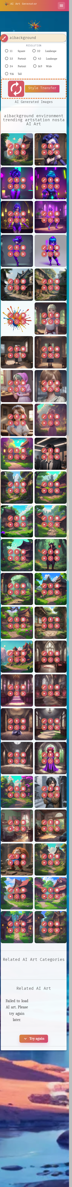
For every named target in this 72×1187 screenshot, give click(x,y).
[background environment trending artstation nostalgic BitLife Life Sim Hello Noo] (17, 454)
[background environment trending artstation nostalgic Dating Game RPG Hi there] (51, 623)
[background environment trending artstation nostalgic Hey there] (17, 657)
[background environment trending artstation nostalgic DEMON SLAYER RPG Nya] (17, 555)
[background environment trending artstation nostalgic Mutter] (51, 859)
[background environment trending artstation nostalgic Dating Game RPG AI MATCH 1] (17, 623)
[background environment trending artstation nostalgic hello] (51, 285)
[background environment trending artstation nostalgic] (17, 149)
